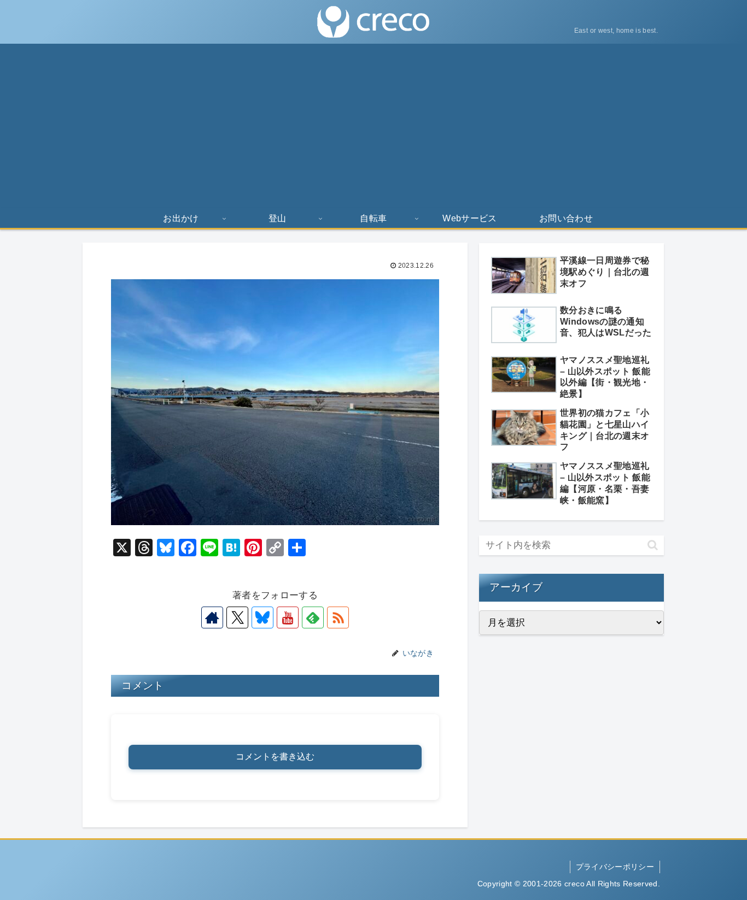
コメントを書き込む (275, 756)
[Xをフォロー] (237, 617)
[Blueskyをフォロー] (262, 617)
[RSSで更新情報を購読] (338, 617)
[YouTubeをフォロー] (288, 617)
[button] (652, 545)
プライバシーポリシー (615, 866)
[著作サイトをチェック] (212, 617)
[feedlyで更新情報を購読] (313, 617)
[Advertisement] (373, 125)
